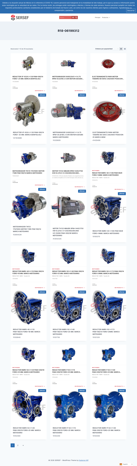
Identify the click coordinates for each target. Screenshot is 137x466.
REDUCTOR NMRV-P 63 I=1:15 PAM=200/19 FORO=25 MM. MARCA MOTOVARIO (66, 430)
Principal (97, 17)
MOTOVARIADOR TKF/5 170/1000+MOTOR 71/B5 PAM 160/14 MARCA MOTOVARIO (27, 229)
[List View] (124, 49)
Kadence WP (84, 460)
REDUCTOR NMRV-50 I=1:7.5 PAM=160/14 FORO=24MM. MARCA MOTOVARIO (106, 331)
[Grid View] (121, 49)
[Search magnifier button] (76, 17)
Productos (105, 17)
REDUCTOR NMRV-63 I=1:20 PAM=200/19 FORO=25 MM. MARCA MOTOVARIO (27, 430)
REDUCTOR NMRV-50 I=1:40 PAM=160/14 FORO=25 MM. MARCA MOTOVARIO (66, 331)
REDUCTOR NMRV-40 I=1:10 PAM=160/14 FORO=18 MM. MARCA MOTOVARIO (26, 331)
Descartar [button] (131, 10)
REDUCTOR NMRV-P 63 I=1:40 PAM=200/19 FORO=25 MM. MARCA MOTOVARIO (106, 430)
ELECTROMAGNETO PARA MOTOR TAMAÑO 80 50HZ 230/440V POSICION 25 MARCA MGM (108, 134)
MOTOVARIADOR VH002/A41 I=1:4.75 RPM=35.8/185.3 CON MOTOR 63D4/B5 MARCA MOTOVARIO (68, 134)
